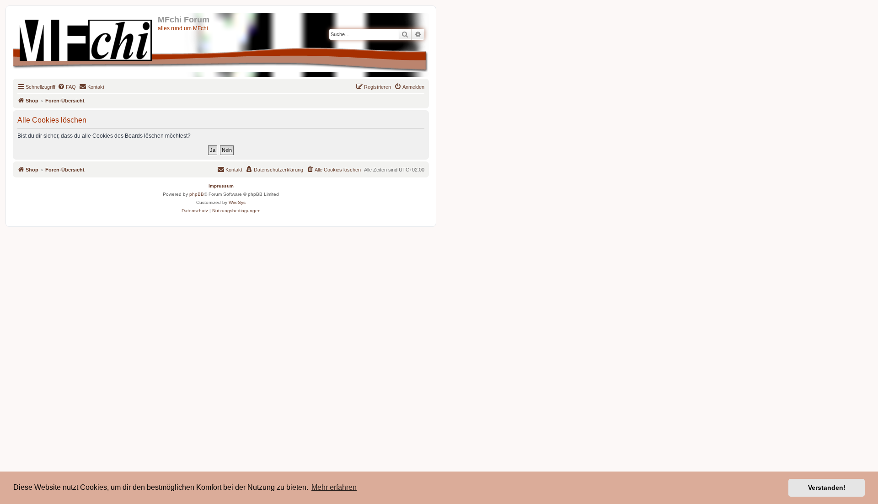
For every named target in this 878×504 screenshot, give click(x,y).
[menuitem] (67, 86)
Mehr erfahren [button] (334, 487)
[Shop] (86, 38)
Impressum (221, 185)
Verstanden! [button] (827, 487)
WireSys (237, 202)
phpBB (196, 194)
